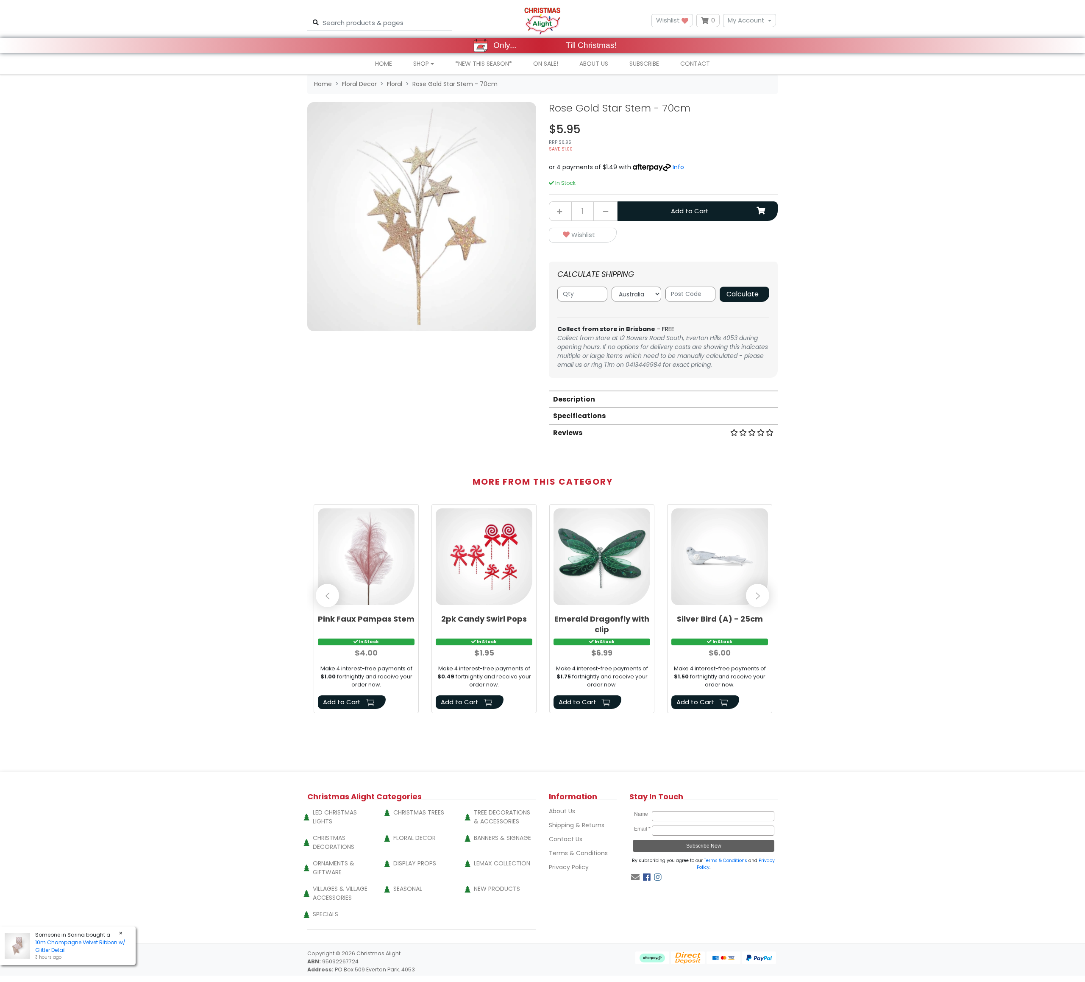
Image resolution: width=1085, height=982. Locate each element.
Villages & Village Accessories (340, 893)
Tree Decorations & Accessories (502, 817)
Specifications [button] (579, 416)
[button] (583, 235)
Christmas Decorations (333, 842)
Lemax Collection (502, 863)
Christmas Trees (418, 812)
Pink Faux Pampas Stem (366, 619)
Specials (325, 914)
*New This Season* (483, 63)
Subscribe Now (703, 846)
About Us (593, 63)
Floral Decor (414, 838)
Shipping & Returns (576, 825)
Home (383, 63)
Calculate (742, 294)
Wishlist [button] (669, 20)
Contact (695, 63)
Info (678, 167)
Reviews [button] (567, 433)
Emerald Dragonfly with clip (601, 624)
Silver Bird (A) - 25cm (720, 619)
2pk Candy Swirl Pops (484, 619)
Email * (642, 829)
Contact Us (565, 839)
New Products (497, 888)
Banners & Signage (502, 838)
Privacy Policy (569, 867)
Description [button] (574, 399)
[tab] (663, 399)
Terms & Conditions (578, 853)
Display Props (414, 863)
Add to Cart (690, 210)
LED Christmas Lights (335, 817)
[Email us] (635, 877)
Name (642, 814)
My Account (746, 20)
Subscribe (644, 63)
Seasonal (407, 888)
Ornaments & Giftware (333, 867)
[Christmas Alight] (542, 20)
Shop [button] (421, 63)
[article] (366, 610)
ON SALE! (545, 63)
